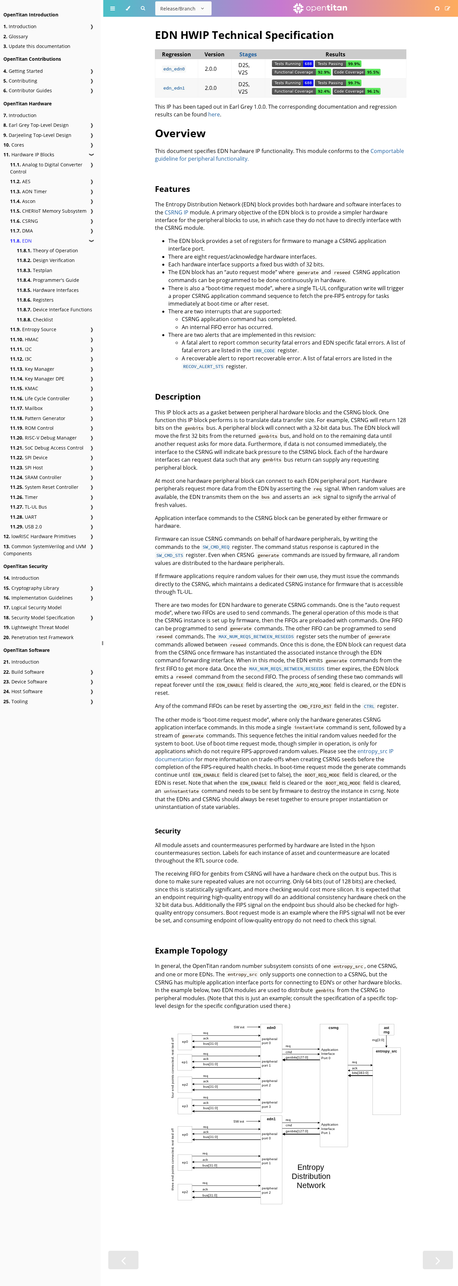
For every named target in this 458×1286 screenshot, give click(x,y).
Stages (248, 54)
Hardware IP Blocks (28, 154)
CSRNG (24, 221)
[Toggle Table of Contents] (112, 8)
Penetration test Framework (38, 637)
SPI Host (26, 467)
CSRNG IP (176, 212)
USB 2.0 (26, 526)
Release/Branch (177, 8)
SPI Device (29, 457)
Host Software (23, 691)
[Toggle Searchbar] (142, 8)
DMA (21, 230)
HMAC (24, 339)
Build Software (23, 672)
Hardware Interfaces (48, 290)
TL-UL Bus (28, 507)
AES (20, 181)
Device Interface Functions (54, 309)
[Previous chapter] (123, 1260)
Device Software (25, 681)
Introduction (20, 26)
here (214, 114)
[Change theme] (127, 8)
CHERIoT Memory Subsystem (48, 211)
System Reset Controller (44, 487)
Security (168, 831)
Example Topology (191, 950)
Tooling (15, 701)
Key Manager (32, 369)
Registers (35, 300)
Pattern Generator (37, 418)
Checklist (35, 319)
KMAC (24, 388)
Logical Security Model (32, 607)
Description (178, 396)
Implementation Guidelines (38, 598)
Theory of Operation (47, 250)
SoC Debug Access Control (46, 448)
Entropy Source (33, 329)
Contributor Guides (27, 90)
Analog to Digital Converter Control (46, 168)
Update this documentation (36, 46)
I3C (21, 359)
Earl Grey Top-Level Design (36, 125)
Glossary (15, 36)
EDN (21, 241)
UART (23, 517)
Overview (180, 133)
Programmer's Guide (48, 280)
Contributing (20, 81)
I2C (21, 349)
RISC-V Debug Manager (43, 437)
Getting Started (23, 71)
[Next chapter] (438, 1260)
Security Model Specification (39, 617)
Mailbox (26, 408)
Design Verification (46, 260)
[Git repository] (437, 8)
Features (172, 188)
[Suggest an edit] (447, 8)
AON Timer (28, 191)
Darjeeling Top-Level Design (37, 135)
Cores (13, 145)
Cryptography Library (31, 588)
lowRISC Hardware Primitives (39, 536)
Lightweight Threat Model (36, 627)
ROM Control (32, 428)
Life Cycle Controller (40, 398)
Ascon (23, 201)
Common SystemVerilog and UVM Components (44, 550)
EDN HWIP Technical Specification (244, 35)
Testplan (34, 270)
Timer (24, 497)
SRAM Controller (36, 477)
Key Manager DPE (37, 378)
